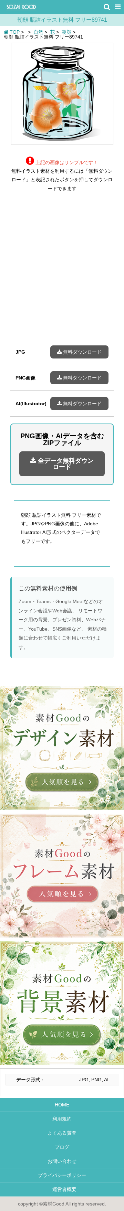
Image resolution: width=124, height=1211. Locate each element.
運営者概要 (62, 1189)
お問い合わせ (62, 1161)
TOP (14, 32)
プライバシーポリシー (62, 1175)
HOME (62, 1104)
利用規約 (62, 1119)
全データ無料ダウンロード (65, 463)
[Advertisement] (62, 274)
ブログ (62, 1147)
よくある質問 (62, 1133)
